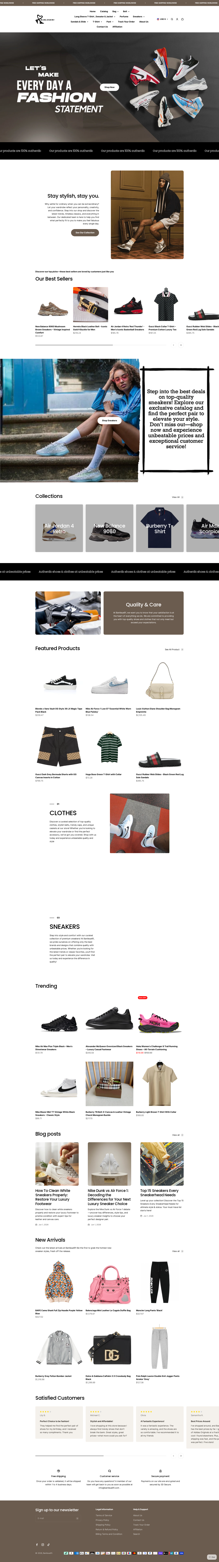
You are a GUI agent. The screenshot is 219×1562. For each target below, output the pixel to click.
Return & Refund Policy (107, 1529)
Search (136, 1534)
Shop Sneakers (109, 420)
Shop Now (109, 87)
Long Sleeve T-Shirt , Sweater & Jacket (93, 16)
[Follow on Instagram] (42, 1544)
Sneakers (137, 16)
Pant (109, 21)
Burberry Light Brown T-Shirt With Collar (156, 1112)
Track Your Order (126, 21)
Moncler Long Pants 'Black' (149, 1310)
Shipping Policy (103, 1525)
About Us (143, 21)
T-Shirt (96, 21)
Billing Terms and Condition (109, 1534)
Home (93, 11)
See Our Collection (85, 232)
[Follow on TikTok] (48, 1544)
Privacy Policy (102, 1520)
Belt (125, 11)
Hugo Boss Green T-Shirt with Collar (103, 774)
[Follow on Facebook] (36, 1544)
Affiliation (117, 27)
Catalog (104, 11)
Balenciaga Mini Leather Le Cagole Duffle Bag (108, 1310)
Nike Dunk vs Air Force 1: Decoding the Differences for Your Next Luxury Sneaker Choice (109, 1197)
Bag (114, 11)
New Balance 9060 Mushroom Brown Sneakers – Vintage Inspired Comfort (52, 329)
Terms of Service (104, 1515)
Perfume (124, 16)
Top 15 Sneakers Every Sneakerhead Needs (159, 1192)
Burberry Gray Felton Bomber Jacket (53, 1376)
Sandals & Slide (78, 21)
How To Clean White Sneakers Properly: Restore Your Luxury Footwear (52, 1197)
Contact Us (102, 27)
